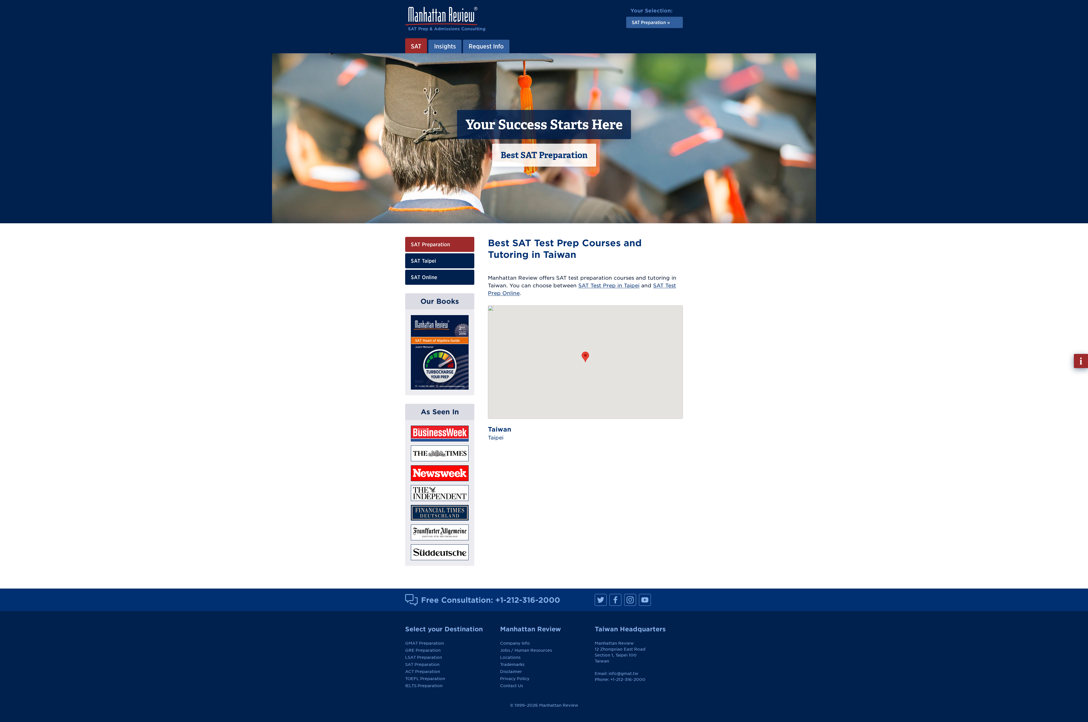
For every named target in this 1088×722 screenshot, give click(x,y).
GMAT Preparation (424, 643)
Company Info (515, 643)
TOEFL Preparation (425, 678)
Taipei (495, 438)
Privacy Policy (515, 678)
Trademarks (512, 664)
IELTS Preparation (424, 685)
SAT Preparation (430, 244)
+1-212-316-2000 (527, 600)
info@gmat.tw (623, 673)
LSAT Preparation (423, 657)
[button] (585, 357)
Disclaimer (511, 671)
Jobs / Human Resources (526, 650)
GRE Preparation (423, 650)
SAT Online (424, 277)
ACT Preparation (422, 671)
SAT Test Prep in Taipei (608, 285)
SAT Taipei (423, 261)
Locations (510, 657)
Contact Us (511, 685)
